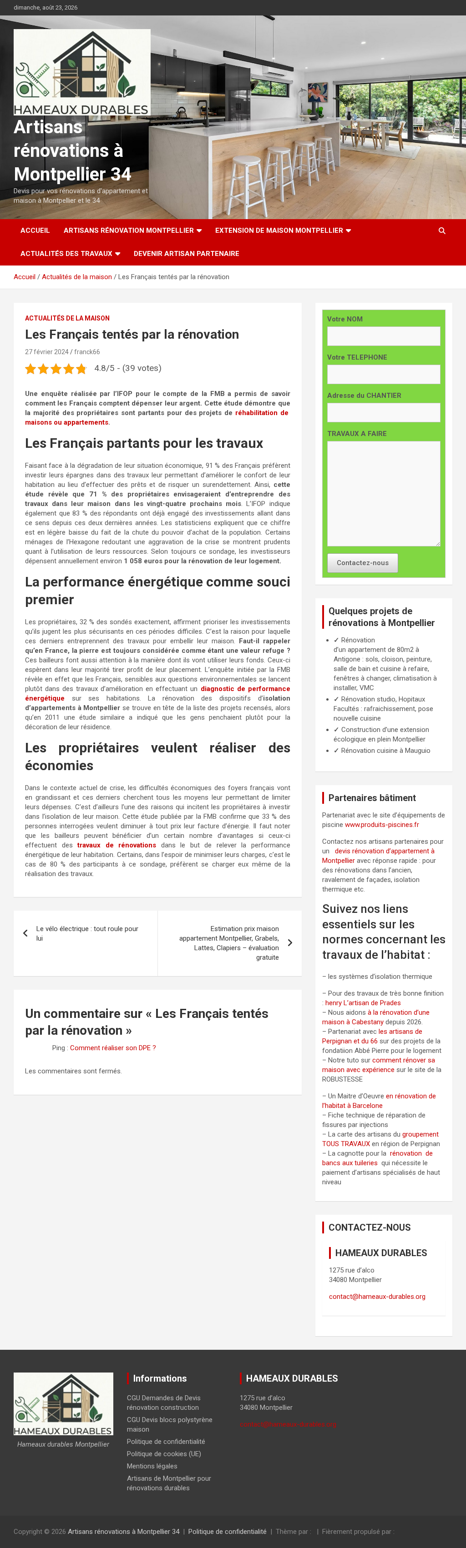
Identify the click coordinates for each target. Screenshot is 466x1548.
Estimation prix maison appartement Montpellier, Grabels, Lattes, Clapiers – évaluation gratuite (229, 943)
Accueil (35, 230)
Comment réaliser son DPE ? (113, 1048)
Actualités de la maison (67, 318)
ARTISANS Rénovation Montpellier (129, 230)
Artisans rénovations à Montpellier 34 (73, 150)
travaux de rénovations (116, 845)
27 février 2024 (47, 352)
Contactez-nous (363, 563)
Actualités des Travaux (66, 254)
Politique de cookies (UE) (164, 1454)
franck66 (87, 352)
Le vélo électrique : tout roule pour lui (87, 933)
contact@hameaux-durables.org (377, 1297)
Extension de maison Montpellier (279, 230)
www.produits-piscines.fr (382, 825)
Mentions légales (152, 1466)
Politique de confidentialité (166, 1442)
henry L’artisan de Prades (363, 1003)
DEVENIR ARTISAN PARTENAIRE (186, 254)
